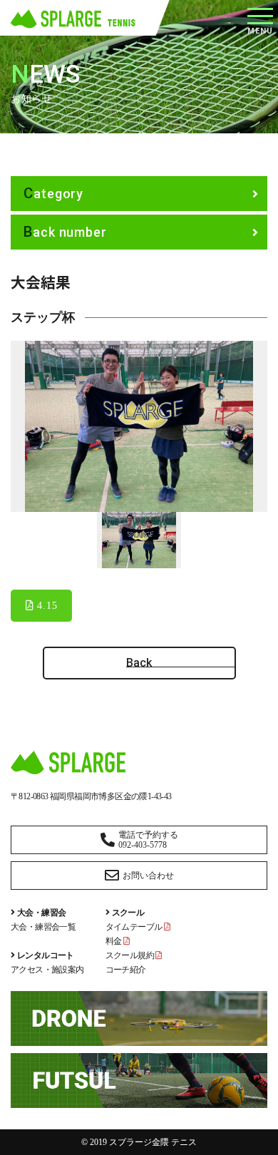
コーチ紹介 (125, 970)
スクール (128, 913)
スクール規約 (130, 955)
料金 (114, 941)
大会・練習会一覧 (43, 927)
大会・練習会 (41, 913)
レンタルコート (45, 955)
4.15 (46, 605)
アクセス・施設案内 (47, 970)
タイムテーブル (134, 927)
